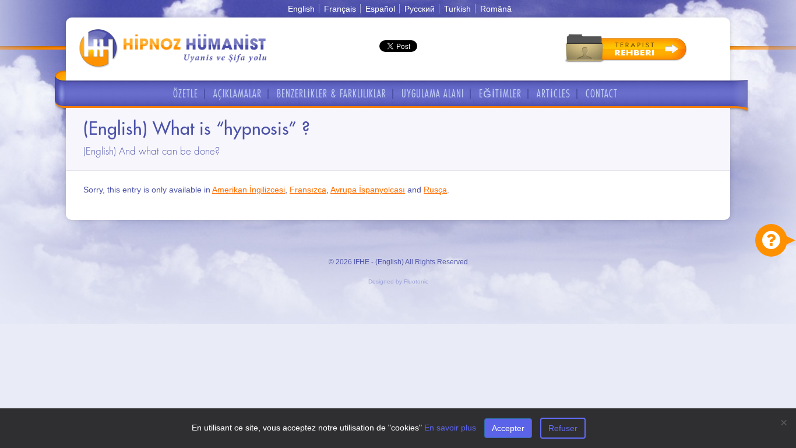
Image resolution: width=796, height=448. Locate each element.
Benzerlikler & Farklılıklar (331, 94)
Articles (553, 94)
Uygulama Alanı (432, 94)
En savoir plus (450, 427)
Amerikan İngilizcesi (248, 189)
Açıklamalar (237, 94)
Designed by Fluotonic (398, 281)
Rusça (435, 189)
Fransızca (308, 189)
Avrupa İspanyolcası (367, 189)
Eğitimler (500, 94)
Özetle (185, 94)
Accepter (508, 428)
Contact (602, 94)
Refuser (562, 428)
